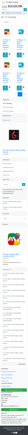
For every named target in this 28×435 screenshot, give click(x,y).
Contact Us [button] (14, 409)
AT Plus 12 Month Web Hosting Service (12, 202)
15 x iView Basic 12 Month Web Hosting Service (12, 319)
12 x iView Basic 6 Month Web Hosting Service (12, 314)
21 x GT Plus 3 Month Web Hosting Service (13, 274)
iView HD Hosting (8, 111)
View (5, 56)
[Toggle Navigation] (3, 2)
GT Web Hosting (12, 2)
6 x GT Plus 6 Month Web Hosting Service (13, 336)
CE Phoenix (17, 429)
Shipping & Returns (8, 171)
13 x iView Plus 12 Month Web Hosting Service (11, 308)
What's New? (6, 120)
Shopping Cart (7, 269)
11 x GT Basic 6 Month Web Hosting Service (13, 325)
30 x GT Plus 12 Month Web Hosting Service (13, 285)
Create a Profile (5, 386)
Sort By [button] (6, 22)
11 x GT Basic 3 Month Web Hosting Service (13, 331)
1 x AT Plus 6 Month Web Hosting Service (12, 342)
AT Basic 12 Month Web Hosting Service (12, 208)
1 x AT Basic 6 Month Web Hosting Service (13, 353)
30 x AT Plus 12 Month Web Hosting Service (13, 297)
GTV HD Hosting (8, 107)
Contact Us (6, 175)
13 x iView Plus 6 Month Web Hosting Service (14, 302)
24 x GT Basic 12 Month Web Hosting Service (14, 291)
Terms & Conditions (7, 375)
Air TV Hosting (16, 13)
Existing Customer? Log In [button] (15, 390)
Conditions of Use (8, 167)
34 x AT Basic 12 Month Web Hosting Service (14, 280)
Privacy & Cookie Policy (8, 371)
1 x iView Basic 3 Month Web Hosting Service (14, 359)
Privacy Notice (7, 163)
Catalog (8, 13)
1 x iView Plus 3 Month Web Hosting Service (13, 348)
